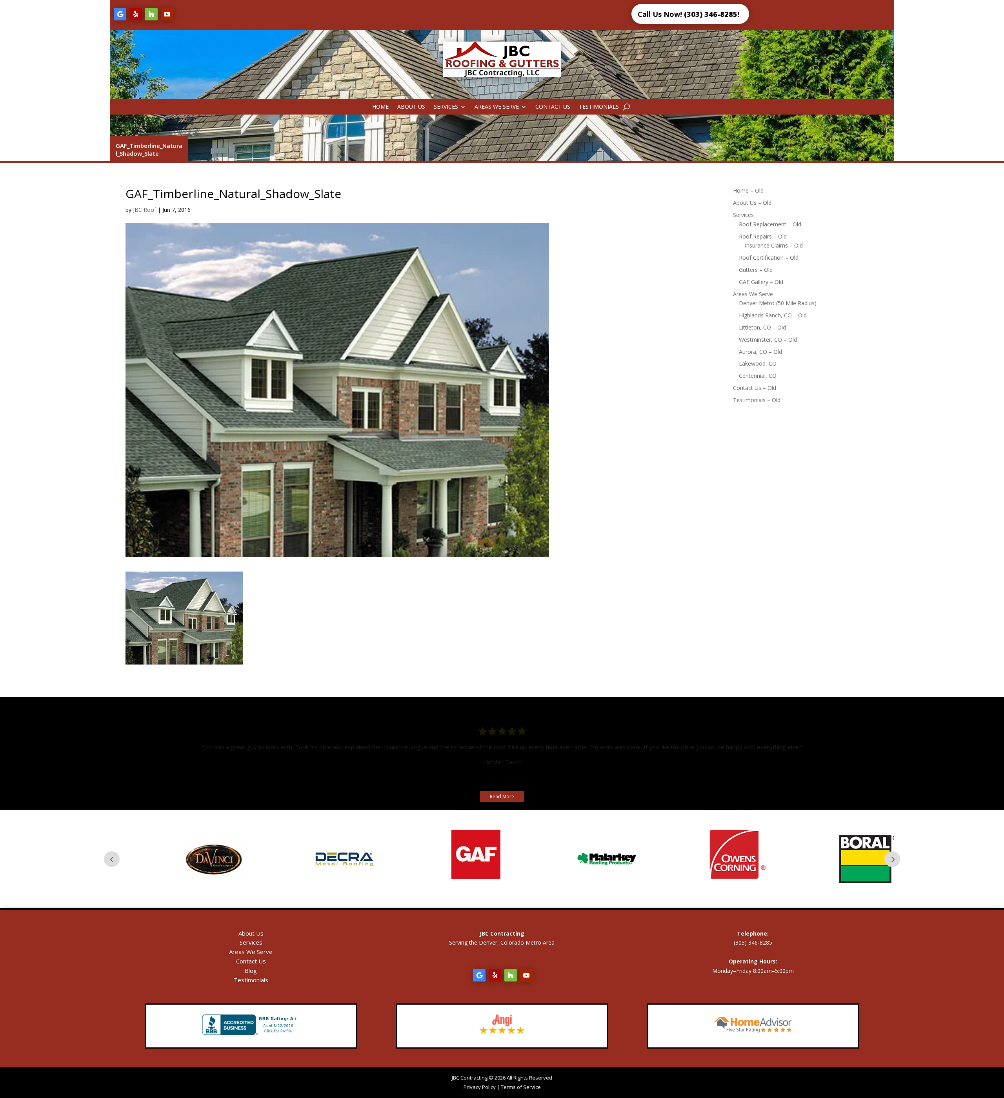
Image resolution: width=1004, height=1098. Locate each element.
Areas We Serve (497, 107)
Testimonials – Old (756, 400)
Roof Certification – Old (768, 257)
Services (446, 107)
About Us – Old (752, 202)
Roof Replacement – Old (770, 224)
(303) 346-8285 (753, 942)
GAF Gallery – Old (761, 282)
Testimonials (599, 107)
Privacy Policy (480, 1087)
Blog (251, 970)
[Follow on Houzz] (151, 14)
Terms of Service (521, 1087)
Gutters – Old (756, 269)
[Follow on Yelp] (135, 14)
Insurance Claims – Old (774, 245)
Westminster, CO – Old (768, 339)
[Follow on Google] (120, 14)
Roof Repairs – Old (763, 236)
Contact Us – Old (754, 387)
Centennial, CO (758, 375)
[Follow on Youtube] (167, 14)
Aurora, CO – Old (760, 351)
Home (380, 107)
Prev (112, 859)
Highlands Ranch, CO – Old (773, 315)
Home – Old (748, 190)
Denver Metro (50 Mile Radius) (778, 303)
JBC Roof (144, 209)
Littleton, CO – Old (762, 327)
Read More (502, 796)
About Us (411, 107)
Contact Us (552, 107)
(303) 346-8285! (711, 14)
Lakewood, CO (758, 363)
